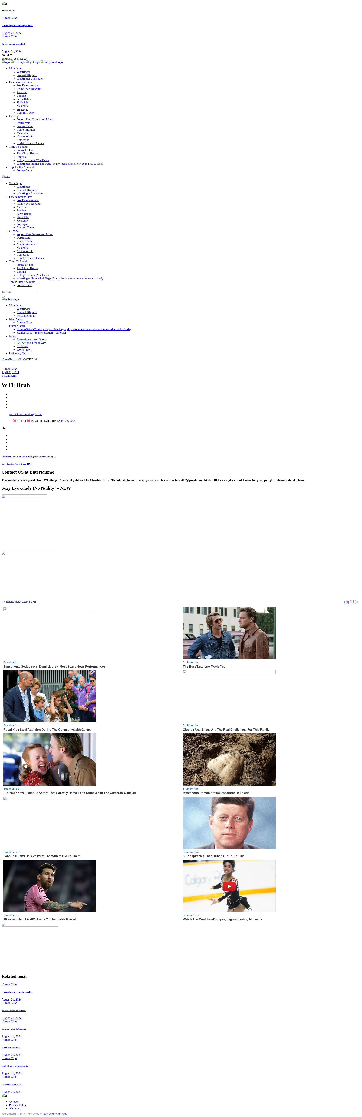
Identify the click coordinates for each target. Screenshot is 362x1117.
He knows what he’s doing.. (14, 1029)
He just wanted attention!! (14, 44)
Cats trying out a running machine (17, 25)
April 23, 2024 (10, 372)
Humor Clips (9, 17)
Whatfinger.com (55, 1114)
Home (5, 359)
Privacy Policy (17, 1105)
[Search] (3, 296)
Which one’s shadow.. (11, 1047)
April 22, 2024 (67, 420)
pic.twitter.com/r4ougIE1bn (25, 414)
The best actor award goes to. (15, 1066)
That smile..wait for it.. (12, 1084)
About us (14, 1108)
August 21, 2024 (11, 33)
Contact (13, 1101)
